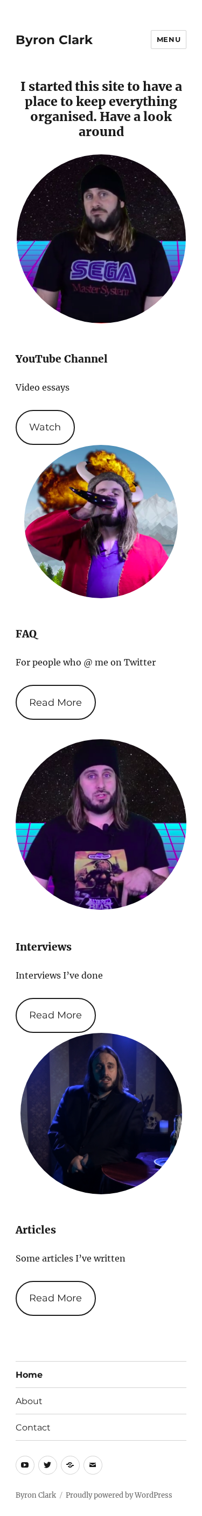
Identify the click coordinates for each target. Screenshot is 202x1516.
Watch (45, 427)
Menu (168, 39)
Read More (55, 703)
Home (29, 1375)
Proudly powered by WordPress (119, 1495)
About (29, 1401)
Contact (33, 1427)
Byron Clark (54, 39)
